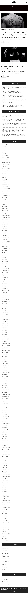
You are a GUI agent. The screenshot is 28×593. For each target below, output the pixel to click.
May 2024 (4, 204)
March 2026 (5, 155)
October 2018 (5, 348)
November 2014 (6, 449)
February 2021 (5, 290)
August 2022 (5, 250)
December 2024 (6, 188)
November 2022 (6, 244)
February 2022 (5, 264)
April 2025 (4, 179)
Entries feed (5, 579)
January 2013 (5, 498)
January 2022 (5, 266)
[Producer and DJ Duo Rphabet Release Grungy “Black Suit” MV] (14, 20)
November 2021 (6, 270)
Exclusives (4, 550)
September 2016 (6, 401)
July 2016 (4, 405)
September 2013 (6, 480)
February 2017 (5, 390)
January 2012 (5, 525)
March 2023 (5, 235)
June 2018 (4, 356)
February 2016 (5, 416)
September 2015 (6, 427)
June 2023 (4, 228)
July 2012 (4, 511)
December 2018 (6, 343)
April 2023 (4, 233)
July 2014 (4, 458)
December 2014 (6, 447)
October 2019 (5, 321)
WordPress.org (5, 584)
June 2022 (4, 255)
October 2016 (5, 398)
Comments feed (6, 581)
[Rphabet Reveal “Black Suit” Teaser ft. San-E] (14, 54)
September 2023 (6, 221)
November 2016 (6, 396)
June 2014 (4, 460)
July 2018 (4, 354)
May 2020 (4, 310)
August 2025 (5, 171)
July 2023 (4, 226)
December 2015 (6, 421)
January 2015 (5, 445)
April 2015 (4, 438)
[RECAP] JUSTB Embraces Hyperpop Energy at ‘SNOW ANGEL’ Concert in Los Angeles (14, 120)
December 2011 (5, 527)
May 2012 (4, 516)
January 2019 (5, 341)
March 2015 (4, 440)
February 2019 (5, 339)
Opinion (4, 569)
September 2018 (6, 350)
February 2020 (5, 312)
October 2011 (5, 531)
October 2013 (5, 478)
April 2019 (4, 334)
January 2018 (5, 367)
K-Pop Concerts (6, 558)
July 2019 (4, 328)
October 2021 (5, 272)
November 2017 (6, 372)
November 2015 (6, 423)
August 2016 (5, 403)
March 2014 (5, 467)
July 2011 (4, 536)
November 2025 (6, 164)
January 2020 (5, 314)
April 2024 (4, 206)
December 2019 (6, 317)
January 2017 (5, 392)
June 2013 (4, 487)
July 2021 (4, 279)
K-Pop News (3, 29)
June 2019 (4, 330)
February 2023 (5, 237)
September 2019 (6, 323)
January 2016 (5, 418)
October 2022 (5, 246)
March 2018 (5, 363)
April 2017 (4, 385)
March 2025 (5, 182)
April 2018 (4, 361)
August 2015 (5, 429)
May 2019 (4, 332)
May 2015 (4, 436)
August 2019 (5, 325)
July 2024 (4, 199)
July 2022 (4, 252)
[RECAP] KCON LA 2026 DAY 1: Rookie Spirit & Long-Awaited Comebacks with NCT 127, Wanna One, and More (13, 97)
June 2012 (4, 513)
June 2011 (4, 538)
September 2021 (6, 275)
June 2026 (4, 149)
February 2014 (5, 469)
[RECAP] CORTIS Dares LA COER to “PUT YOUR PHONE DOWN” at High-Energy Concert (13, 92)
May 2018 (4, 359)
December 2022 (6, 241)
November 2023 (6, 217)
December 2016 (6, 394)
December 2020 (6, 294)
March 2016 (4, 414)
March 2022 (5, 261)
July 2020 (4, 306)
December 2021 (6, 268)
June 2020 (4, 308)
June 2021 (4, 281)
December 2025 (6, 162)
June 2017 (4, 381)
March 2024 (5, 208)
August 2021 (5, 277)
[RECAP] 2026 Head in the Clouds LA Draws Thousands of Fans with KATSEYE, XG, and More (13, 106)
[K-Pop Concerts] (14, 2)
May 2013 (4, 489)
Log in (3, 577)
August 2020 (5, 303)
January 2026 (5, 160)
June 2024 (4, 202)
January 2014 (5, 471)
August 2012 (5, 509)
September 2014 (6, 454)
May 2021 (4, 283)
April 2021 (4, 286)
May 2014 (4, 463)
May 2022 (4, 257)
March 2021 (4, 288)
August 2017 (5, 376)
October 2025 (5, 166)
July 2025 (4, 173)
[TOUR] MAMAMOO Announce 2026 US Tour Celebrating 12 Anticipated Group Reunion (14, 125)
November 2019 (6, 319)
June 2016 (4, 407)
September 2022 (6, 248)
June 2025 (4, 175)
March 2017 (5, 387)
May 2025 (4, 177)
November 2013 (6, 476)
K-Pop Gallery (5, 561)
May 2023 (4, 230)
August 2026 (5, 144)
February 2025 (5, 184)
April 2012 (4, 518)
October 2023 (5, 219)
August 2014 (5, 456)
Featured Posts (5, 553)
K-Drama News (5, 556)
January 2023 (5, 239)
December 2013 (6, 474)
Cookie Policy (4, 589)
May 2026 (4, 151)
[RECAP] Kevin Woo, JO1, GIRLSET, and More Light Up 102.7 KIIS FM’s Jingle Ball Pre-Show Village (14, 135)
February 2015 (5, 443)
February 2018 (5, 365)
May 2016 (4, 410)
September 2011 (6, 533)
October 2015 (5, 425)
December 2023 (6, 215)
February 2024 (5, 210)
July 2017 (4, 379)
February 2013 (5, 496)
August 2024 (5, 197)
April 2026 (4, 153)
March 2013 (4, 494)
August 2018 (5, 352)
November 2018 (6, 345)
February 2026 (5, 157)
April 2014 (4, 465)
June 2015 (4, 434)
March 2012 (4, 520)
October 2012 (5, 505)
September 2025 (6, 168)
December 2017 (6, 370)
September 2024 (6, 195)
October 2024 (5, 193)
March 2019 (5, 337)
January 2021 (5, 292)
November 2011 (5, 529)
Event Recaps (5, 548)
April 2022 (4, 259)
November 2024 (6, 191)
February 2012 (5, 522)
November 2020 (6, 297)
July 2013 (4, 485)
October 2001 (5, 540)
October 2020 (5, 299)
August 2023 (5, 224)
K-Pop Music (5, 564)
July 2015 (4, 432)
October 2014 (5, 452)
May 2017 (4, 383)
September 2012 (6, 507)
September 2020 (6, 301)
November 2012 (6, 502)
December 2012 (6, 500)
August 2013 (5, 483)
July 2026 (4, 146)
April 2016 (4, 412)
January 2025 (5, 186)
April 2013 (4, 491)
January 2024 (5, 213)
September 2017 (6, 374)
